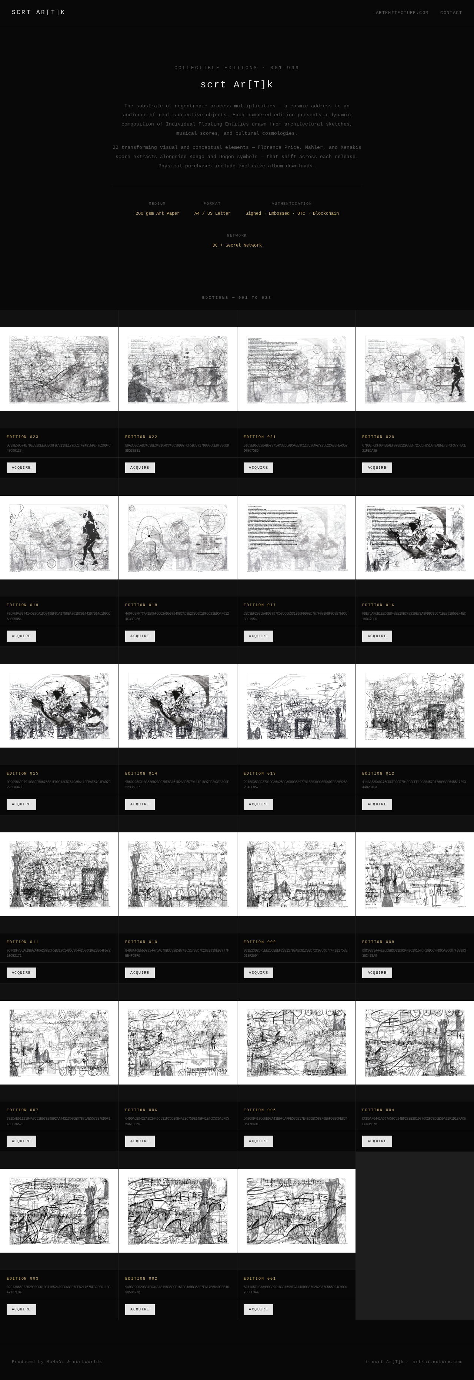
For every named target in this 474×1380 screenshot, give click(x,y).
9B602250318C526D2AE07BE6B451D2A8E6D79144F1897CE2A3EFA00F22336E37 (177, 785)
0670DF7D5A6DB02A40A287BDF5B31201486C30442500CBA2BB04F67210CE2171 (58, 953)
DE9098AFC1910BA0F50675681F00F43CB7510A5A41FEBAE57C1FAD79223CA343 (58, 785)
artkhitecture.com (402, 12)
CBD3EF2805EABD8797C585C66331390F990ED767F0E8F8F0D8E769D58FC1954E (295, 616)
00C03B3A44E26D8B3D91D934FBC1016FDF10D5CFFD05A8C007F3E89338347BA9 (414, 953)
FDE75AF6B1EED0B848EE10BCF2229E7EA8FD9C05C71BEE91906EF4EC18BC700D (414, 616)
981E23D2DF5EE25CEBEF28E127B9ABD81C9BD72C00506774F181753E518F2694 (295, 953)
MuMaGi (55, 1362)
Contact (451, 12)
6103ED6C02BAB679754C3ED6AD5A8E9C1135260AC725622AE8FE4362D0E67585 (295, 448)
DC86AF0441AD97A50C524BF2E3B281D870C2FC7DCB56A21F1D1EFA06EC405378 (414, 1121)
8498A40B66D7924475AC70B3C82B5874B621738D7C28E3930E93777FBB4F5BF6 (177, 953)
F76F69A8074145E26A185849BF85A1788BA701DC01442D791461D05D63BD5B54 (58, 616)
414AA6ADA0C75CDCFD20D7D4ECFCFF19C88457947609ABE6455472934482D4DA (414, 785)
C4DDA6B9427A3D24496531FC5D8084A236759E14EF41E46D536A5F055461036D (177, 1121)
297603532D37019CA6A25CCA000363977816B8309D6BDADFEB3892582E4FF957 (295, 785)
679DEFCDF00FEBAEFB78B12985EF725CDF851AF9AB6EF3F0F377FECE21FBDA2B (414, 448)
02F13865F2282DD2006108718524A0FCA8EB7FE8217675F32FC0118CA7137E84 (58, 1290)
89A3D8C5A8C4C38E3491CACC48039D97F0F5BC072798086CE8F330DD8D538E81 (177, 448)
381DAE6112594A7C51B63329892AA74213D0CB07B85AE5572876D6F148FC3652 (58, 1121)
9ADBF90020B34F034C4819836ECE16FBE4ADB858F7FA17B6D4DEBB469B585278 (177, 1290)
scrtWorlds (87, 1362)
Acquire (21, 468)
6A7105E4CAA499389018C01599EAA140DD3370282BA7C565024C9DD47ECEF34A (295, 1290)
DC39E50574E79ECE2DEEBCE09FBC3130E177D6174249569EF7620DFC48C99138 (58, 448)
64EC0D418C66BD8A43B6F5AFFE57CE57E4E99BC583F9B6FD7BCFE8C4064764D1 (295, 1121)
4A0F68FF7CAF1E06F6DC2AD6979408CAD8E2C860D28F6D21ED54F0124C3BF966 (177, 616)
